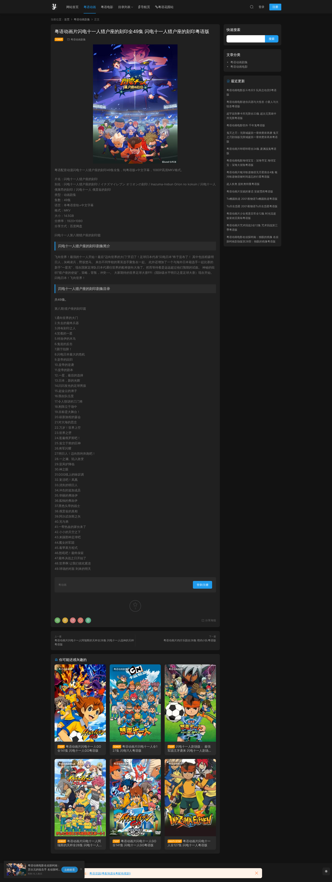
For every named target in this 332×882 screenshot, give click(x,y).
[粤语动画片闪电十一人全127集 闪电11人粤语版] (135, 703)
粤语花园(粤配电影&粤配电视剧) (110, 873)
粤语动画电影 (176, 669)
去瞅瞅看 (69, 869)
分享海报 (210, 620)
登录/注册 (202, 584)
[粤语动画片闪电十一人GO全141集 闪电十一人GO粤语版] (80, 703)
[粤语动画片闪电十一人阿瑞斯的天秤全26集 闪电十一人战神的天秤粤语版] (80, 797)
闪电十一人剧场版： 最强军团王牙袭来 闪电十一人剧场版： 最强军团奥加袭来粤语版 (189, 748)
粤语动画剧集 (78, 39)
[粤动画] (54, 6)
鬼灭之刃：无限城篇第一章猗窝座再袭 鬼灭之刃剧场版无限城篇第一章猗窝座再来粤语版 (252, 137)
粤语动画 (90, 7)
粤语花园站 (165, 7)
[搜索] (252, 7)
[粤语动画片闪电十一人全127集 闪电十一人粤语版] (190, 797)
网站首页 (72, 7)
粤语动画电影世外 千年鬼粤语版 (246, 125)
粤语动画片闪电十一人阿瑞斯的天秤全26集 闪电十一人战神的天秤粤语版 (79, 843)
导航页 (145, 7)
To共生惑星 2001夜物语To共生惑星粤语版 (252, 206)
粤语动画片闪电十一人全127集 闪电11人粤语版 (135, 748)
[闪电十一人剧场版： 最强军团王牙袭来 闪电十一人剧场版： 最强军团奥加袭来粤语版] (190, 703)
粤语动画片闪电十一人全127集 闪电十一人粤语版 (189, 843)
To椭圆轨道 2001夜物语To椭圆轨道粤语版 (252, 198)
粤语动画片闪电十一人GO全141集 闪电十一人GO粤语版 (79, 748)
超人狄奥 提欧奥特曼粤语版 (243, 184)
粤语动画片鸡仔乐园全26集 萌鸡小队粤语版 (190, 640)
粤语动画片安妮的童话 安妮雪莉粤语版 (250, 191)
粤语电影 (107, 7)
